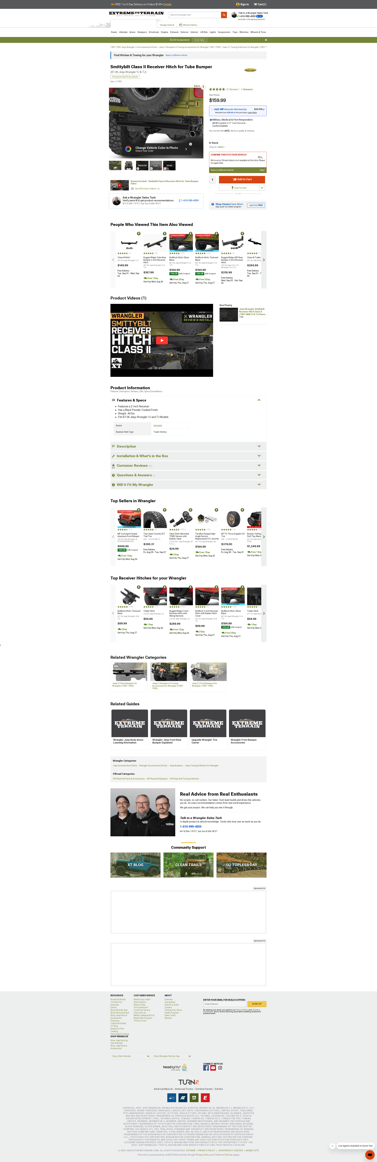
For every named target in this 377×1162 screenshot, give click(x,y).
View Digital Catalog (119, 1034)
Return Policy (139, 1005)
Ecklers (219, 1089)
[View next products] (264, 260)
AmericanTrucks (184, 1089)
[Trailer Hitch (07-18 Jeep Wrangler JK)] (259, 596)
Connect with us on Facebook (206, 1068)
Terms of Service (224, 1155)
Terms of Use (140, 1020)
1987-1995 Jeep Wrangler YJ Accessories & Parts (133, 47)
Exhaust (174, 32)
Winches (243, 32)
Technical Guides (118, 1023)
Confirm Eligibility (220, 126)
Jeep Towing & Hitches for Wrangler (202, 765)
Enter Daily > (199, 40)
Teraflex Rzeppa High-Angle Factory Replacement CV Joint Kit (207, 538)
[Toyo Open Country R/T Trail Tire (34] (155, 519)
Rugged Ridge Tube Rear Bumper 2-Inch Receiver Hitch (154, 262)
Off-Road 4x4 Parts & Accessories (129, 779)
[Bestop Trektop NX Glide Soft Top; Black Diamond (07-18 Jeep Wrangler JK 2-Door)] (259, 519)
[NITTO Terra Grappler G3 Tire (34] (233, 519)
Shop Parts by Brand (119, 1013)
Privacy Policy (242, 1010)
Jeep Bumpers (176, 765)
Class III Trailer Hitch (257, 258)
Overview (169, 999)
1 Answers (247, 89)
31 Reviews (233, 89)
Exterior (185, 32)
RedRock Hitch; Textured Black (206, 261)
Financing (114, 1020)
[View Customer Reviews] (217, 89)
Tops (235, 32)
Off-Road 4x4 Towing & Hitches (184, 779)
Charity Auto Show (173, 1010)
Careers (168, 1007)
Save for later (240, 188)
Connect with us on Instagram (220, 1068)
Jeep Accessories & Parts (125, 765)
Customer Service (142, 1010)
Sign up (257, 1004)
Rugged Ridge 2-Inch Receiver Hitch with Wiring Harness (179, 615)
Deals (114, 32)
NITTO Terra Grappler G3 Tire (233, 536)
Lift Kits (204, 32)
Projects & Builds (118, 999)
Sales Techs (170, 1015)
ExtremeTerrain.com (136, 14)
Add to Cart (244, 179)
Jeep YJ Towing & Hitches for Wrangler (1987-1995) (247, 47)
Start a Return (140, 1002)
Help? (262, 170)
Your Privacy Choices (230, 1150)
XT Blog (114, 1026)
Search (224, 15)
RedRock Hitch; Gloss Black (180, 261)
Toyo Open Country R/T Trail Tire (154, 536)
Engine (164, 32)
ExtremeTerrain (204, 1089)
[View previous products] (113, 260)
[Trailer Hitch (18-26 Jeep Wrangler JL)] (155, 596)
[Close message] (266, 40)
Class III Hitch (128, 258)
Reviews (168, 1018)
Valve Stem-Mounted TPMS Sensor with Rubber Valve (181, 539)
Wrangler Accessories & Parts (153, 765)
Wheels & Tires (258, 32)
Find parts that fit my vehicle (125, 77)
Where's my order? (142, 999)
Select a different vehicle (222, 170)
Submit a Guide (172, 1005)
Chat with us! (140, 1013)
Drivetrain (154, 32)
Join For (256, 205)
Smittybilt (157, 425)
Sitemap (191, 1150)
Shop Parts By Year (119, 1010)
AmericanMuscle (163, 1089)
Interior (194, 32)
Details (167, 4)
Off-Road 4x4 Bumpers (157, 779)
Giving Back (170, 1002)
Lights (213, 32)
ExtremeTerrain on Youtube (213, 1068)
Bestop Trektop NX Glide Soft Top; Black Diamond (258, 537)
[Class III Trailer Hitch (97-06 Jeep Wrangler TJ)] (259, 243)
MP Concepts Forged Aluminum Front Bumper (128, 537)
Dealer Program (172, 1013)
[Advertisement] (188, 912)
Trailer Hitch (153, 612)
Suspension (224, 32)
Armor (132, 32)
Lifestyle (123, 32)
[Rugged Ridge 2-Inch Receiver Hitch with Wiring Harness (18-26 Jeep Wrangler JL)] (181, 596)
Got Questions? (141, 1007)
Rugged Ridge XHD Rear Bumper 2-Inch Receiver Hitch (232, 262)
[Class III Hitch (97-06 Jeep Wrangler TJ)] (129, 243)
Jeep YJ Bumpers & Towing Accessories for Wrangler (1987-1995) (190, 47)
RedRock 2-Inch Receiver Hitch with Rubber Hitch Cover (206, 616)
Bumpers (142, 32)
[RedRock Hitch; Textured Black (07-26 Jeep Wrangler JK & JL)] (129, 596)
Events (113, 1007)
